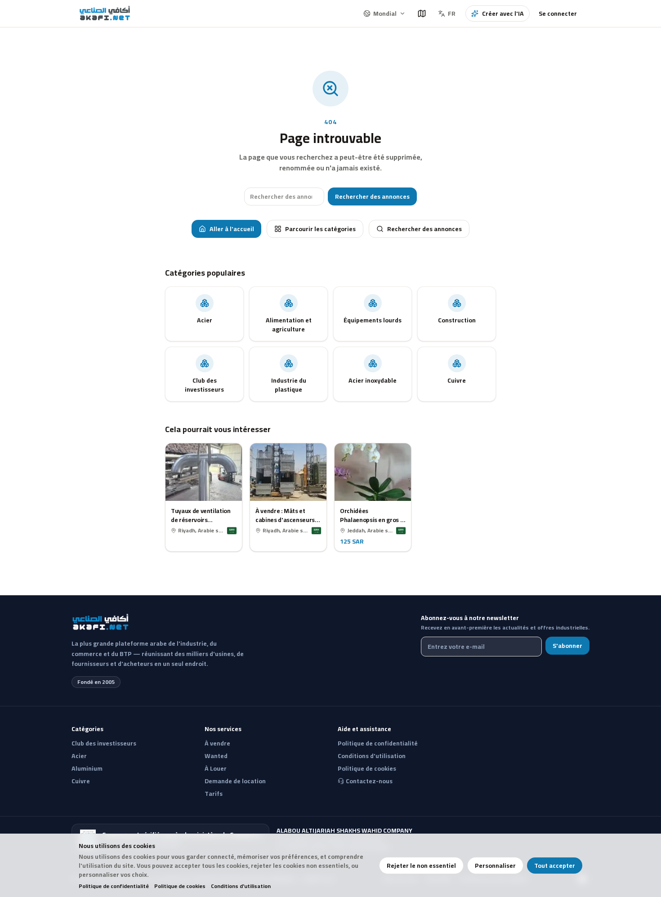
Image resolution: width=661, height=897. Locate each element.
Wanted (216, 755)
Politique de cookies (179, 886)
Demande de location (235, 781)
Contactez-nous (369, 781)
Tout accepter (554, 865)
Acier (79, 755)
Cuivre (80, 781)
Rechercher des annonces (372, 196)
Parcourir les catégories (320, 229)
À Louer (216, 768)
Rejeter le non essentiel (421, 865)
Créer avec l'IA (503, 13)
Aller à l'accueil (232, 229)
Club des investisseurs (103, 743)
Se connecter (558, 13)
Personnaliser (495, 865)
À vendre (217, 743)
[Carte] (422, 13)
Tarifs (214, 793)
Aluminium (87, 768)
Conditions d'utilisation (241, 886)
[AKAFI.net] (105, 13)
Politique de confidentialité (114, 886)
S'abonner (567, 646)
